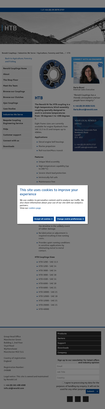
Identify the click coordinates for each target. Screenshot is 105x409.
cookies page (35, 208)
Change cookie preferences (69, 219)
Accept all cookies (42, 219)
